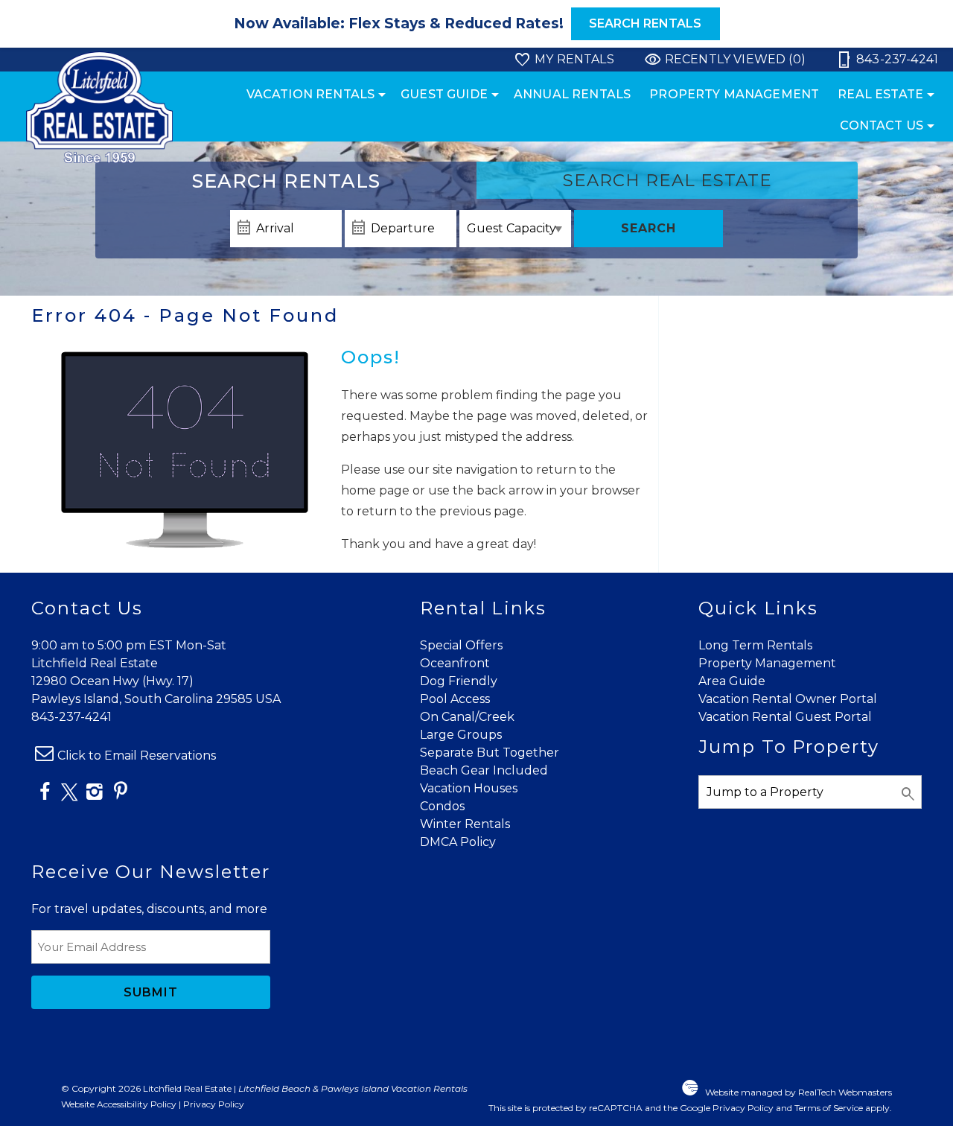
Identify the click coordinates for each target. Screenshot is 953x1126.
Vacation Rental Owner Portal (787, 699)
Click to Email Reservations (136, 755)
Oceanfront (455, 663)
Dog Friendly (458, 681)
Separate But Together (489, 752)
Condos (442, 806)
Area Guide (731, 681)
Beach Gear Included (484, 770)
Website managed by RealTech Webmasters (798, 1092)
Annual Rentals (572, 94)
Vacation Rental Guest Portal (785, 717)
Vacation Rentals (310, 94)
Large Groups (461, 735)
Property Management (734, 94)
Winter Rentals (465, 824)
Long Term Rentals (755, 645)
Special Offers (461, 645)
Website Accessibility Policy (118, 1104)
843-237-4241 (71, 717)
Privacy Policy (213, 1104)
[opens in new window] (44, 794)
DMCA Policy (458, 842)
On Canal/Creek (467, 717)
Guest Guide (444, 94)
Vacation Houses (468, 788)
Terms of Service (828, 1107)
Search (648, 228)
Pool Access (455, 699)
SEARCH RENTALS (645, 23)
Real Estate (880, 94)
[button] (476, 24)
